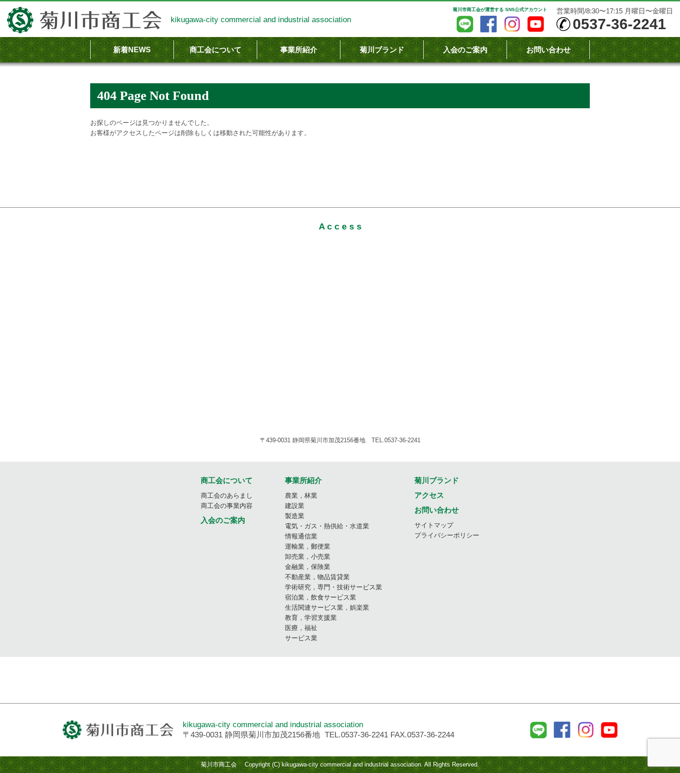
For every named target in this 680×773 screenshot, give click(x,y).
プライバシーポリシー (446, 535)
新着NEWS (132, 50)
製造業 (294, 515)
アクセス (429, 495)
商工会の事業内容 (227, 505)
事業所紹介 (298, 50)
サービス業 (301, 638)
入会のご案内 (465, 50)
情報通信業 (301, 536)
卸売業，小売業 (307, 556)
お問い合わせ (548, 50)
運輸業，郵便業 (307, 546)
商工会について (215, 50)
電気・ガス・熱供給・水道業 (327, 526)
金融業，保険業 (307, 566)
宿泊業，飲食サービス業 (320, 597)
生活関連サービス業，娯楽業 (327, 607)
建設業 (294, 505)
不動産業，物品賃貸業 (317, 577)
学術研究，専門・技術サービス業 (333, 587)
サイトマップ (433, 525)
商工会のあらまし (227, 495)
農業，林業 (301, 495)
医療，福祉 (301, 627)
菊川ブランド (382, 50)
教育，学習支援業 (311, 617)
